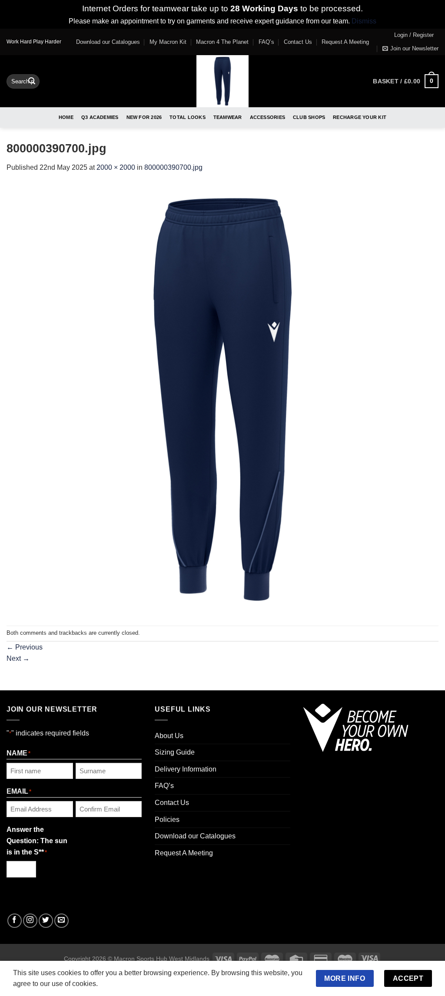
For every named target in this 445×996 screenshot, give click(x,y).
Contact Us (298, 42)
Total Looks (187, 117)
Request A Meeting (345, 42)
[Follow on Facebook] (14, 921)
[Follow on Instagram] (30, 921)
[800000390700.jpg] (222, 398)
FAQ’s (266, 42)
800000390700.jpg (173, 167)
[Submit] (31, 81)
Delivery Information (185, 769)
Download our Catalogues (108, 42)
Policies (167, 819)
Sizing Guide (175, 752)
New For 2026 (144, 117)
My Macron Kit (167, 42)
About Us (169, 735)
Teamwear (227, 117)
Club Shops (309, 117)
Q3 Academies (100, 117)
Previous (25, 647)
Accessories (267, 117)
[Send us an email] (61, 921)
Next (18, 658)
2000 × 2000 (115, 167)
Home (66, 117)
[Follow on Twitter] (46, 921)
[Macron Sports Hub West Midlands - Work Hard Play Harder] (222, 81)
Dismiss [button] (364, 21)
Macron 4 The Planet (222, 42)
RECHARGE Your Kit (359, 117)
